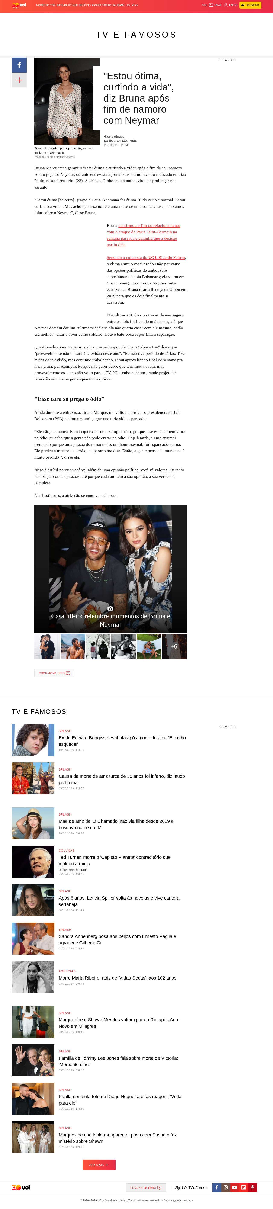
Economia (102, 17)
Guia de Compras (255, 17)
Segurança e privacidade (177, 1200)
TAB (221, 17)
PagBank (118, 5)
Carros (88, 17)
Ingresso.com (46, 5)
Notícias (61, 17)
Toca (237, 17)
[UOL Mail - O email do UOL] (215, 5)
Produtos (20, 17)
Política (75, 17)
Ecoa (186, 17)
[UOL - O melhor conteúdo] (19, 5)
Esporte (128, 17)
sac (204, 5)
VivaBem (169, 17)
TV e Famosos (136, 34)
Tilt (179, 17)
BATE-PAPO (64, 5)
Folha (115, 17)
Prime (228, 17)
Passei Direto (101, 5)
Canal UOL (198, 17)
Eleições (46, 17)
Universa (154, 17)
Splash (141, 17)
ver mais (96, 1165)
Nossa (213, 17)
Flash (33, 17)
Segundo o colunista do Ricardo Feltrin (146, 257)
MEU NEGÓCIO (81, 5)
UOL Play (132, 5)
